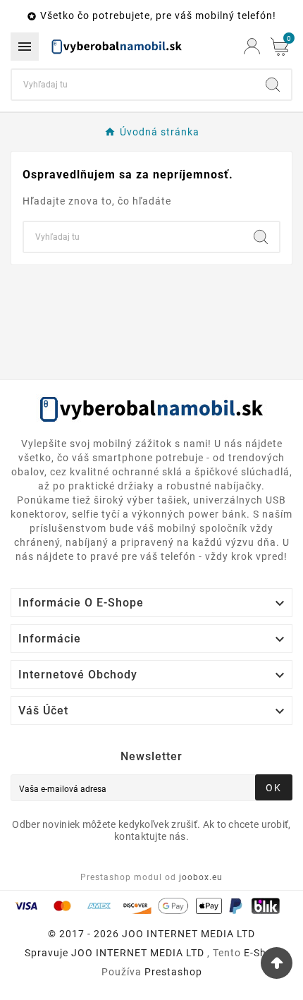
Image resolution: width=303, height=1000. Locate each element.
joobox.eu (201, 877)
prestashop (173, 971)
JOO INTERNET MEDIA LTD (137, 952)
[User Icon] (252, 46)
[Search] (273, 84)
